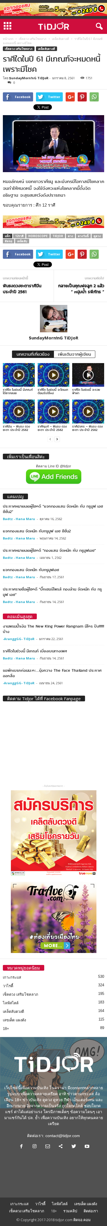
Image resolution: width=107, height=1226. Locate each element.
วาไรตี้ (8, 986)
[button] (98, 26)
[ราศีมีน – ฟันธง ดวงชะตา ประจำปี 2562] (19, 411)
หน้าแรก (8, 39)
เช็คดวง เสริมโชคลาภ (33, 39)
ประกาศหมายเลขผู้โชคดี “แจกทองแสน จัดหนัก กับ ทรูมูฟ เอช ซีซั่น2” (53, 508)
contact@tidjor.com (62, 1135)
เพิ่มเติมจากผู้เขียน (74, 354)
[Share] (60, 1147)
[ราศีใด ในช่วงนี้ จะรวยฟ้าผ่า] (88, 375)
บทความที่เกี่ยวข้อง (33, 354)
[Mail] (47, 1147)
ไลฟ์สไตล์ (11, 1003)
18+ (6, 1029)
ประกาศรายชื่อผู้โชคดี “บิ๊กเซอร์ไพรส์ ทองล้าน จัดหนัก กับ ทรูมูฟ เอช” (52, 591)
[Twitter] (73, 1147)
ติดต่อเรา (91, 1210)
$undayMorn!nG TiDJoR (29, 78)
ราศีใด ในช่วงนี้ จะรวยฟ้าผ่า (86, 391)
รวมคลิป (70, 1210)
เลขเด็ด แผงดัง (14, 1020)
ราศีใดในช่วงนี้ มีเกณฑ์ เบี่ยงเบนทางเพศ (35, 651)
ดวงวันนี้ (83, 236)
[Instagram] (34, 1147)
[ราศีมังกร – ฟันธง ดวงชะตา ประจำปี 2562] (88, 411)
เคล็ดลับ (22, 241)
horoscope (38, 236)
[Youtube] (86, 1147)
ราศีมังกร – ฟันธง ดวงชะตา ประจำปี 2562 (87, 428)
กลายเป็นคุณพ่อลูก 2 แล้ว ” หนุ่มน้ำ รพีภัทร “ (81, 289)
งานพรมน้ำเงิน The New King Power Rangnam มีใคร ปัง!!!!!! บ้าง (53, 628)
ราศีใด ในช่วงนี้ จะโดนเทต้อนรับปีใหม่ (53, 391)
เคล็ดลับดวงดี (60, 39)
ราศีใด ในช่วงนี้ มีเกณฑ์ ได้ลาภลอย (18, 391)
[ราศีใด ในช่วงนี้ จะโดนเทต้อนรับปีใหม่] (54, 375)
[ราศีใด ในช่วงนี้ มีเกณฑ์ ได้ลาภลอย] (19, 375)
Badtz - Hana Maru (19, 519)
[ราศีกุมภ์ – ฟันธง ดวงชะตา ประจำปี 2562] (54, 411)
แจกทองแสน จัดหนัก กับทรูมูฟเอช (31, 570)
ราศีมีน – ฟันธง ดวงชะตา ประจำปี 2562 (16, 428)
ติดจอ (8, 241)
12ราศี (19, 236)
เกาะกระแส (12, 977)
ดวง (70, 236)
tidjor (58, 236)
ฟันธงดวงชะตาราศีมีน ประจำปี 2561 (22, 289)
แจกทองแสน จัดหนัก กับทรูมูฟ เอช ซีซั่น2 (37, 531)
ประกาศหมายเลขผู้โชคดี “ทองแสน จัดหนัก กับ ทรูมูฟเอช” (49, 550)
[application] (53, 143)
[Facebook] (21, 1147)
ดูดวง (97, 236)
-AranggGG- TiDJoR (19, 639)
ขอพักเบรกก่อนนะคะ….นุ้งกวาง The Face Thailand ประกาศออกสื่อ (52, 673)
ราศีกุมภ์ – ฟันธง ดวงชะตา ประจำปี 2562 (52, 428)
